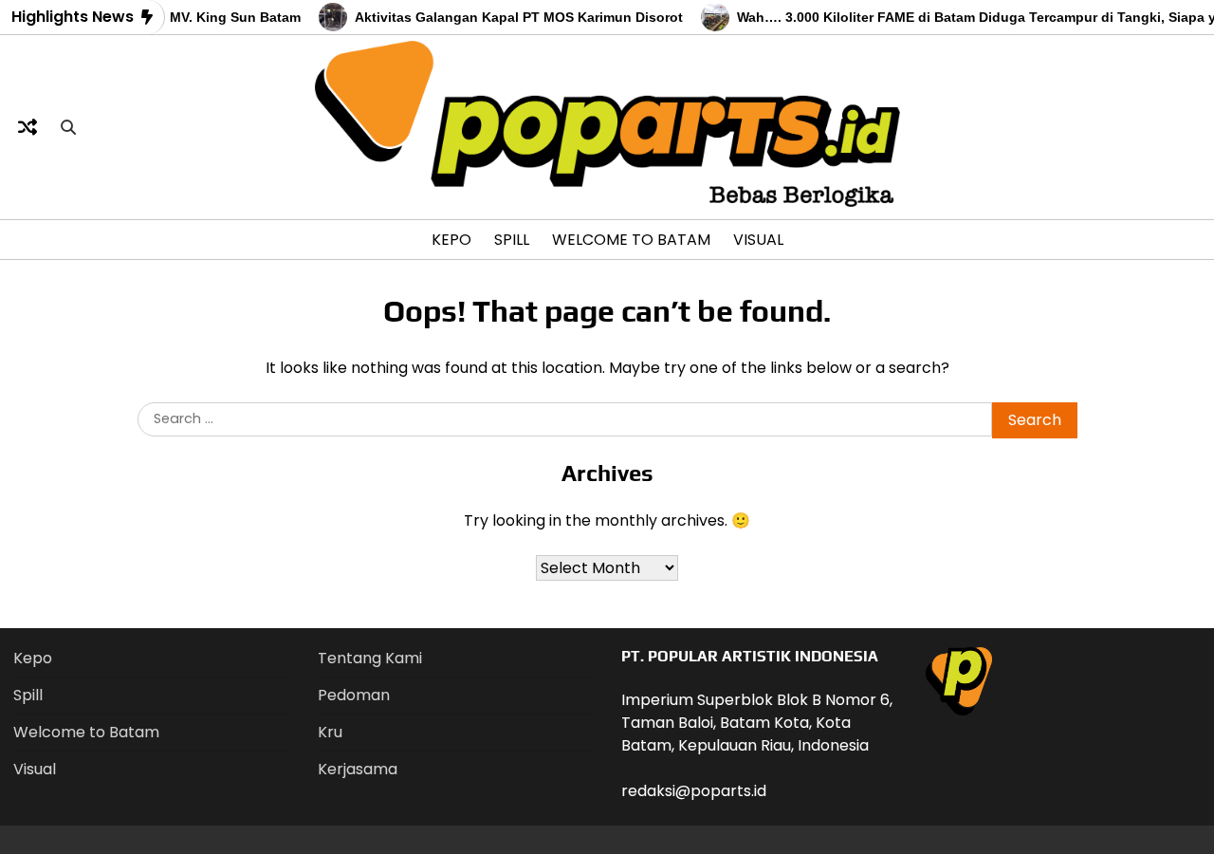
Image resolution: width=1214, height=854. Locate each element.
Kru (330, 732)
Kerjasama (357, 769)
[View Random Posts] (27, 127)
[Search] (68, 127)
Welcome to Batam (631, 240)
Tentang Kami (370, 658)
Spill (511, 240)
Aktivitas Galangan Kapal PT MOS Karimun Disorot (509, 17)
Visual (758, 240)
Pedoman (354, 695)
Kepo (451, 240)
